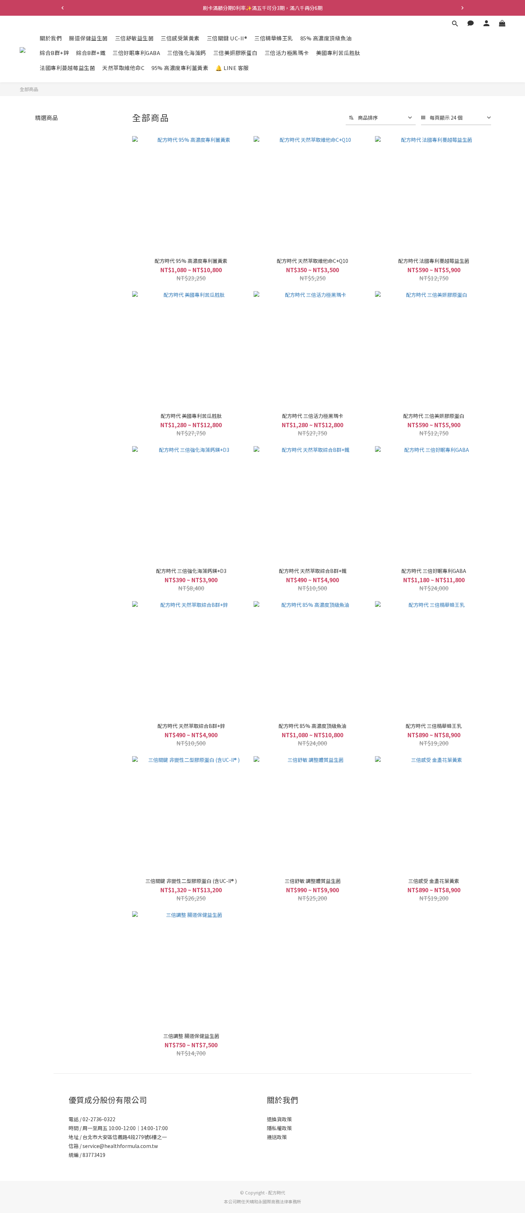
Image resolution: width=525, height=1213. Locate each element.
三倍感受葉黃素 (180, 38)
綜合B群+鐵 (90, 53)
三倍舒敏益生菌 (134, 38)
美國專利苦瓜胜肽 (338, 53)
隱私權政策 (279, 1128)
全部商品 (29, 89)
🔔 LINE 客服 (232, 67)
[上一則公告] (62, 8)
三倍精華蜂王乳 (273, 38)
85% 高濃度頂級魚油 (326, 38)
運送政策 (277, 1136)
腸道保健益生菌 (88, 38)
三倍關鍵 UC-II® (227, 38)
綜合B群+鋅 (54, 53)
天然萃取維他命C (123, 67)
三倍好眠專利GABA (136, 53)
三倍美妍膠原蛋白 (235, 53)
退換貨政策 (279, 1119)
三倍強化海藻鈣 (186, 53)
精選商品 (46, 117)
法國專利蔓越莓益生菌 (67, 67)
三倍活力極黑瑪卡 (287, 53)
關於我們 (51, 38)
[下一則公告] (462, 8)
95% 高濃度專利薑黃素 (179, 67)
